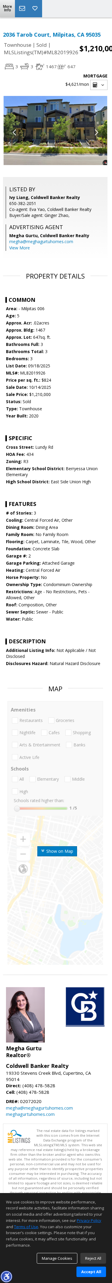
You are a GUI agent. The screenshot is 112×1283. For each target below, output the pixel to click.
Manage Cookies (57, 1258)
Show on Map (59, 851)
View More (19, 248)
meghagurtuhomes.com (30, 1114)
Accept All (91, 1271)
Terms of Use (26, 1226)
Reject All (93, 1258)
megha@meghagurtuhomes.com (41, 241)
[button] (6, 1276)
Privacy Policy (89, 1220)
